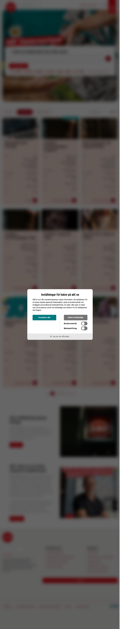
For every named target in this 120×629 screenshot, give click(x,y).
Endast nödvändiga (75, 317)
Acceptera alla (44, 317)
